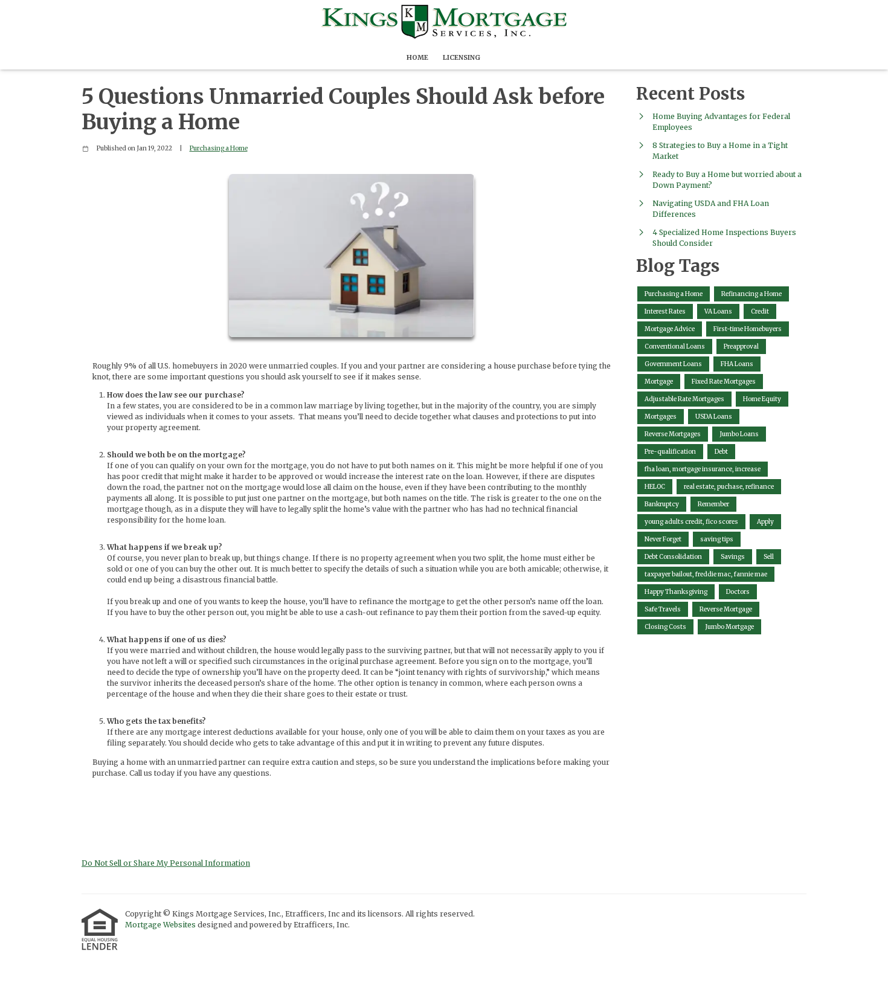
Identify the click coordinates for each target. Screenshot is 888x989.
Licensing (461, 57)
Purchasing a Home (219, 148)
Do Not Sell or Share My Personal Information (166, 863)
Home (417, 57)
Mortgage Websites (161, 924)
